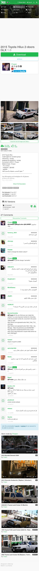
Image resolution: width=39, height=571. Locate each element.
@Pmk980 (11, 260)
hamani (10, 339)
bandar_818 (11, 386)
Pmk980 (10, 250)
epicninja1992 (12, 348)
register (23, 426)
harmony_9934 (12, 232)
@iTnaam (10, 315)
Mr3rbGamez (11, 287)
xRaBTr (10, 296)
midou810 (11, 267)
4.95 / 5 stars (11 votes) (6, 150)
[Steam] (18, 66)
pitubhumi (11, 400)
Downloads (7, 146)
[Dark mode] (34, 2)
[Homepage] (12, 66)
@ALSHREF (27, 224)
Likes (16, 146)
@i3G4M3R (11, 224)
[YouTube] (16, 66)
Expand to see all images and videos (19, 141)
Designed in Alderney (7, 564)
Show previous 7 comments (19, 218)
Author (14, 222)
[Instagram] (14, 66)
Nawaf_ (10, 357)
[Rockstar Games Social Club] (21, 66)
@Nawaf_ (10, 369)
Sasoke (10, 417)
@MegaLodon (19, 224)
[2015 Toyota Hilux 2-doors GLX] (19, 111)
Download (21, 54)
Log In (17, 426)
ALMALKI (10, 304)
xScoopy (10, 241)
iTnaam (14, 64)
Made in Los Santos (6, 566)
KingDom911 (11, 279)
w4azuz (10, 408)
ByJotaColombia (13, 313)
